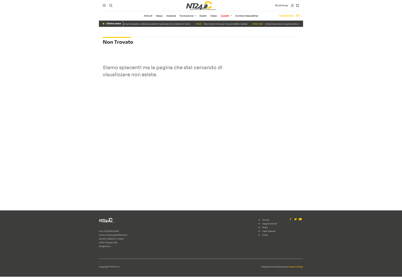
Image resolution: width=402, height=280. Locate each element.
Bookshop (281, 5)
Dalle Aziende (268, 231)
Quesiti (225, 15)
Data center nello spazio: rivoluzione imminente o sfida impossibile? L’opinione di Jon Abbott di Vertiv (134, 24)
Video (213, 15)
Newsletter (286, 15)
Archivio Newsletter (246, 15)
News (159, 15)
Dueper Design (296, 267)
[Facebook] (291, 219)
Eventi (203, 15)
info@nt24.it (105, 246)
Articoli (148, 15)
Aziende (171, 15)
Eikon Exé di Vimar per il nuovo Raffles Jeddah (218, 24)
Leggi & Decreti (269, 223)
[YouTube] (300, 219)
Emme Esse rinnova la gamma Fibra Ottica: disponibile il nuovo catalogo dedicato (294, 24)
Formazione (186, 15)
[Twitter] (295, 219)
